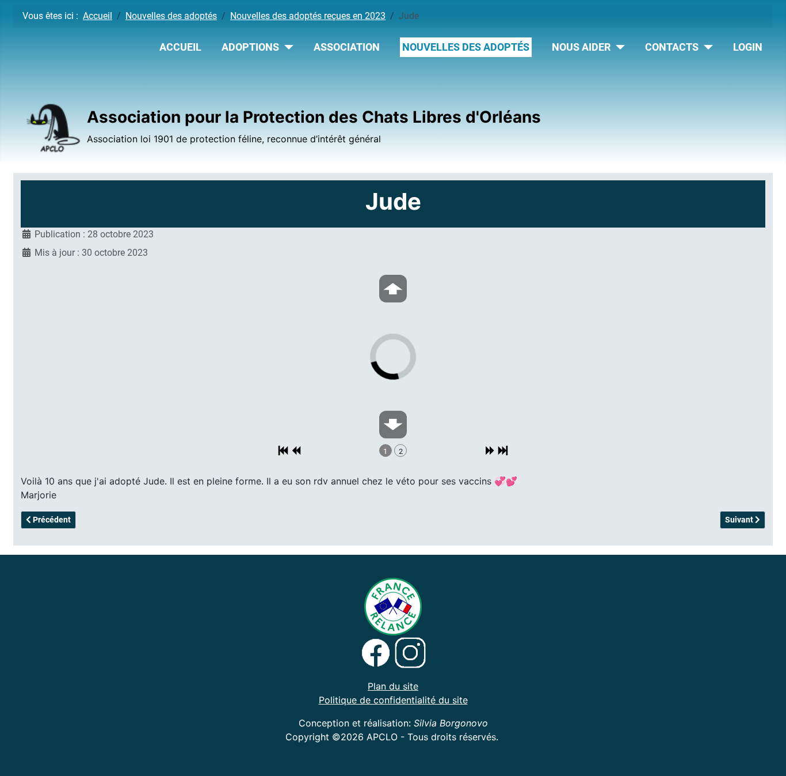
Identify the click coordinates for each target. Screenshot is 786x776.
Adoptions (250, 47)
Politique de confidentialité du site (393, 700)
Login (747, 47)
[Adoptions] (286, 47)
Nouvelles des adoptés (465, 47)
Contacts (672, 47)
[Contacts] (706, 47)
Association (347, 47)
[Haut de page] (766, 755)
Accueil (180, 47)
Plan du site (393, 686)
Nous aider (581, 47)
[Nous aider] (618, 47)
